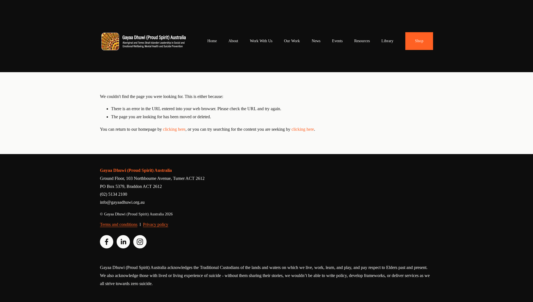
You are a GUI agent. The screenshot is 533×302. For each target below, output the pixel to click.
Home (212, 41)
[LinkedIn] (123, 241)
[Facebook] (106, 241)
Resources (362, 41)
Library (387, 41)
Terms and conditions (118, 224)
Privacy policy (155, 224)
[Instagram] (140, 241)
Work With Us (261, 41)
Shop (419, 41)
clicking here (174, 129)
